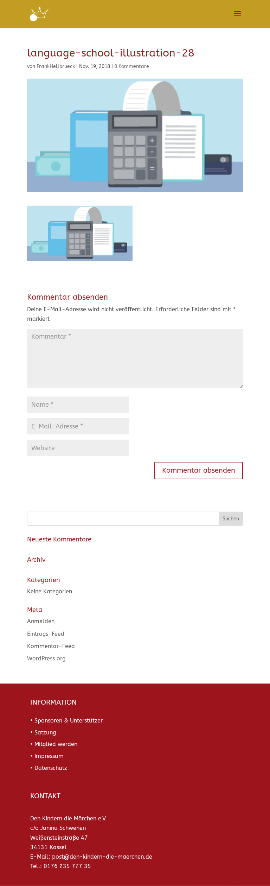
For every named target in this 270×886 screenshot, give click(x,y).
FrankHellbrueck (56, 66)
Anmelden (40, 621)
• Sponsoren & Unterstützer (66, 720)
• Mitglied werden (53, 744)
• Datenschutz (48, 768)
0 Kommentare (131, 66)
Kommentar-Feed (51, 646)
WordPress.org (46, 658)
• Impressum (47, 756)
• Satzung (43, 732)
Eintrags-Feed (45, 634)
